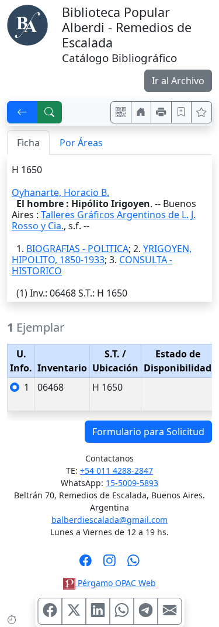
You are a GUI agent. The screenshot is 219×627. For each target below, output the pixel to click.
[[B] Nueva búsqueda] (49, 112)
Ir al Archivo (178, 80)
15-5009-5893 (132, 482)
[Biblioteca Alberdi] (27, 24)
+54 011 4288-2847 (116, 470)
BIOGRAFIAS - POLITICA (77, 248)
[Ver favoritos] (201, 112)
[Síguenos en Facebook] (85, 563)
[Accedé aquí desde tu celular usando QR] (120, 112)
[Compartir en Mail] (169, 611)
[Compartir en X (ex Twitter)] (73, 611)
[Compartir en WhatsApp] (121, 611)
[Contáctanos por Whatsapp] (133, 563)
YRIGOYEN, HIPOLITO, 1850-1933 (102, 254)
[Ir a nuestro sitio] (141, 112)
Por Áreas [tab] (81, 142)
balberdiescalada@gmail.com (109, 519)
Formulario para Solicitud (148, 431)
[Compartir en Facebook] (49, 611)
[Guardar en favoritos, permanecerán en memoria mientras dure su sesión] (181, 112)
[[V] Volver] (22, 112)
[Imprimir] (161, 112)
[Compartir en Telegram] (145, 611)
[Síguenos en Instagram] (109, 563)
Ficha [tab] (28, 142)
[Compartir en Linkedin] (97, 611)
